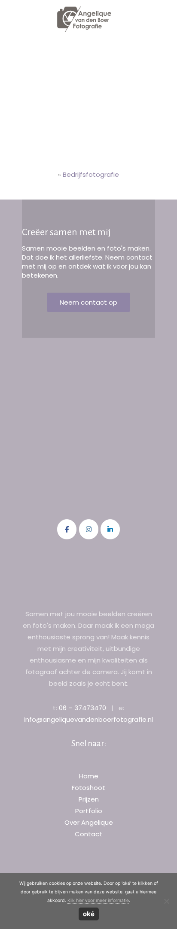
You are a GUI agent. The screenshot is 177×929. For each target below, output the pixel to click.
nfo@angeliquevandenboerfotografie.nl (89, 719)
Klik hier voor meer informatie (98, 900)
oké (89, 914)
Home (88, 776)
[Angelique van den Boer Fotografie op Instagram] (88, 529)
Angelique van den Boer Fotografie (84, 19)
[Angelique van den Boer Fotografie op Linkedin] (110, 529)
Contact (88, 833)
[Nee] (166, 901)
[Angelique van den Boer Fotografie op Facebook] (66, 529)
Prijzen (89, 799)
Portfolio (88, 810)
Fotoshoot (88, 787)
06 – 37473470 (82, 707)
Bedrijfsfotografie (91, 174)
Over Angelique (88, 822)
